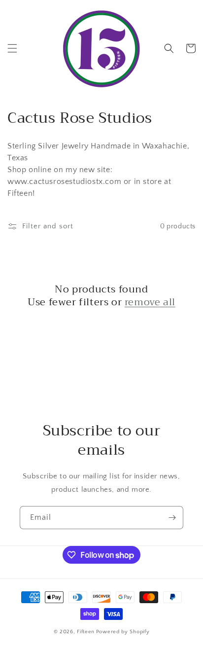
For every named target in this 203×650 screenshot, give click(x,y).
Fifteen (86, 632)
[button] (12, 48)
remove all (150, 302)
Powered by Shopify (123, 632)
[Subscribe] (172, 517)
